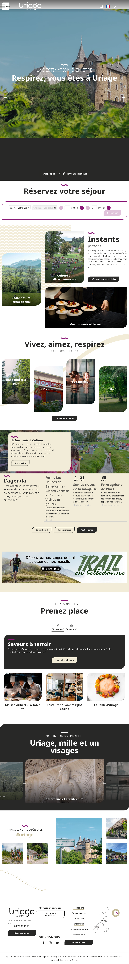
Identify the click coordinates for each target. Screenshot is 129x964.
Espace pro (78, 907)
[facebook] (43, 943)
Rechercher (112, 213)
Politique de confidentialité (63, 956)
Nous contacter (21, 933)
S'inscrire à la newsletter (50, 914)
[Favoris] (114, 6)
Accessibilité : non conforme (64, 960)
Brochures (79, 923)
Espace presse (79, 913)
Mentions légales (40, 956)
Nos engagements (79, 929)
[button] (101, 6)
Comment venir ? (79, 942)
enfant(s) (101, 208)
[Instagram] (50, 943)
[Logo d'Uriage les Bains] (21, 912)
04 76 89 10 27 (21, 926)
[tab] (58, 627)
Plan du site (116, 956)
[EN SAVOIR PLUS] (64, 567)
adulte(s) (74, 208)
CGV (106, 956)
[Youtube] (57, 943)
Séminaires (78, 918)
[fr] (108, 6)
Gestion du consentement (90, 956)
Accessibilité (79, 934)
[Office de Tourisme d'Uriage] (30, 6)
